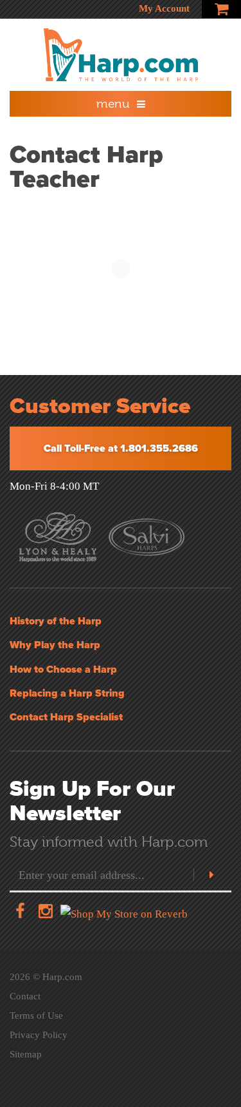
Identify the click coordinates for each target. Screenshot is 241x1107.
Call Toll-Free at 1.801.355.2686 (121, 448)
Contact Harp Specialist (66, 717)
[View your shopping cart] (221, 9)
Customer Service (100, 406)
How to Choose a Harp (63, 669)
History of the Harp (56, 621)
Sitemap (26, 1054)
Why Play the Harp (55, 645)
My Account (164, 8)
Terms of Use (36, 1015)
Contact (25, 996)
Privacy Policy (38, 1035)
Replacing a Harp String (67, 693)
